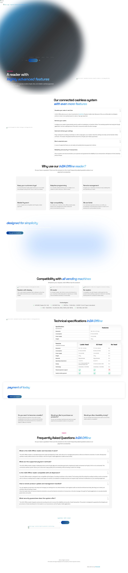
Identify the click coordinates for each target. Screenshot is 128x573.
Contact (69, 518)
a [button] (22, 60)
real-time (81, 114)
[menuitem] (29, 57)
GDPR (65, 518)
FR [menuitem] (39, 60)
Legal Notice (60, 518)
